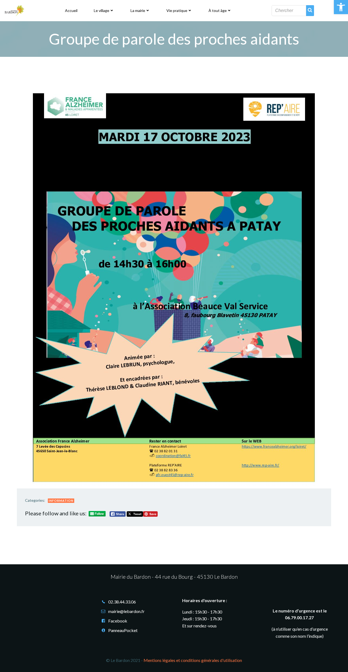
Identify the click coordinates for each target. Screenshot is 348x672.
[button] (341, 7)
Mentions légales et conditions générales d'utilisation (193, 660)
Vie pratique (176, 10)
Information (61, 500)
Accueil (71, 10)
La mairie (137, 10)
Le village (101, 10)
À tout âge (218, 10)
